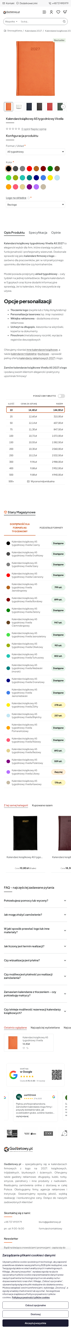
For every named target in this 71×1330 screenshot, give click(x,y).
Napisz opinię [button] (38, 128)
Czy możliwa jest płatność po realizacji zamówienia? (28, 976)
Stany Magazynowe (22, 512)
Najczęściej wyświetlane (45, 1027)
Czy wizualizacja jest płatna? (22, 960)
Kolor (9, 162)
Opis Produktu (14, 232)
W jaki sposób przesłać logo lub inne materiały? (27, 930)
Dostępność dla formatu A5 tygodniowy (20, 528)
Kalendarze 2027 (33, 30)
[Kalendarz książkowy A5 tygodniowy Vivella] (12, 1042)
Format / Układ (15, 145)
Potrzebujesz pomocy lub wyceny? (26, 900)
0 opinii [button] (25, 128)
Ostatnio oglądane (15, 1027)
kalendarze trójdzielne (23, 353)
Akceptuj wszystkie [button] (35, 1323)
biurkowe (43, 353)
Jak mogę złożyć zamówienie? (23, 914)
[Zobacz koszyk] (65, 12)
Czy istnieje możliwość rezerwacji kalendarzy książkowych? (32, 1011)
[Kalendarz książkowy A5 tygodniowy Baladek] (25, 833)
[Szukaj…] (64, 21)
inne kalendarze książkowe (42, 349)
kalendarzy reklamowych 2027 (37, 358)
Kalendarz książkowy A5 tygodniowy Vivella (35, 1039)
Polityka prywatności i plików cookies (31, 1297)
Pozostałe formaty (51, 527)
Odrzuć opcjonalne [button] (35, 1305)
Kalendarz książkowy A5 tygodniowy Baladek (25, 857)
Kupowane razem (42, 805)
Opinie (56, 232)
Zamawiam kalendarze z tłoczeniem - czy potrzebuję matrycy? (30, 993)
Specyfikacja (38, 232)
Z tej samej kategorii (16, 805)
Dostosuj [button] (35, 1314)
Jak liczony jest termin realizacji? (24, 946)
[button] (63, 106)
